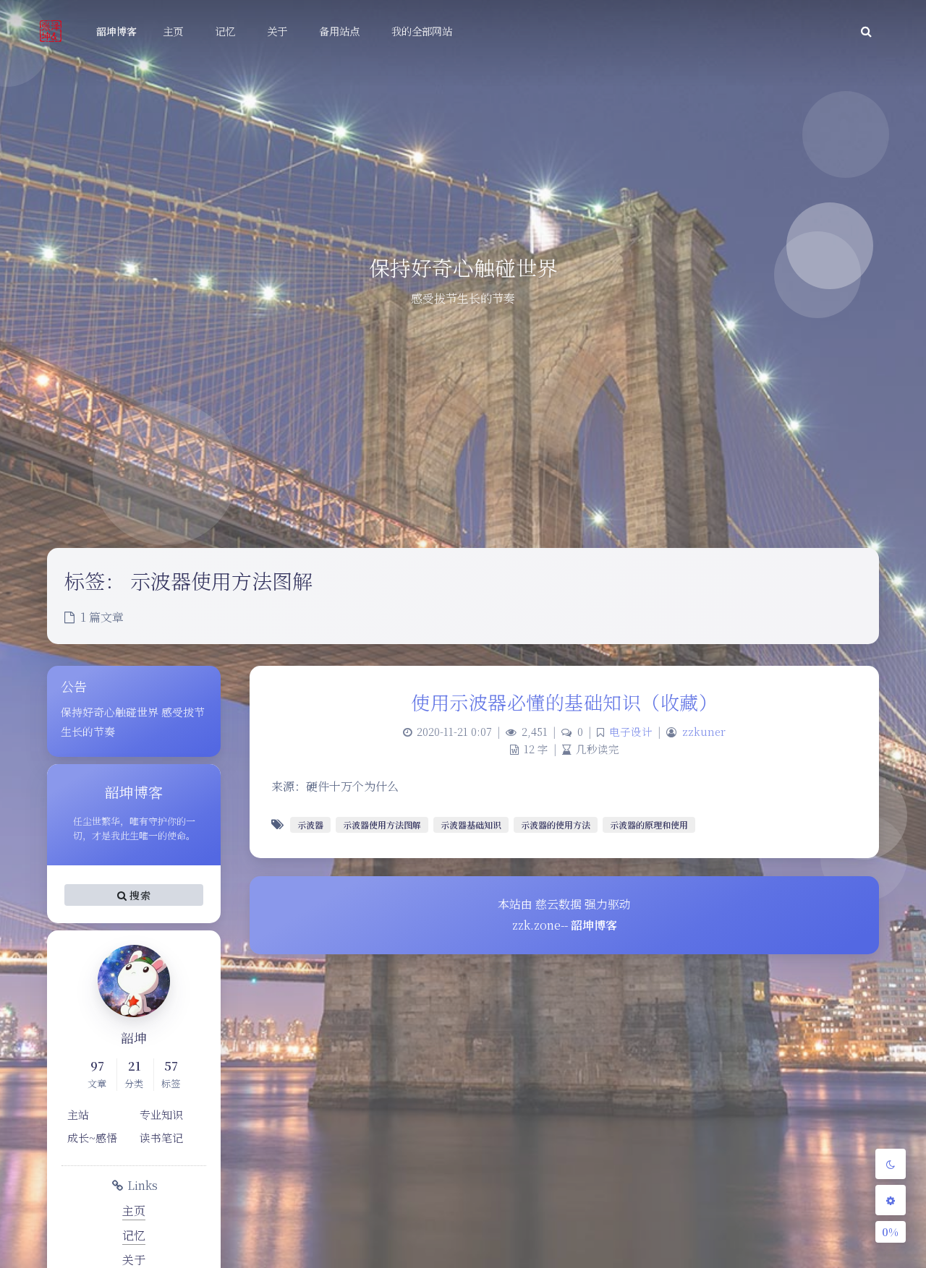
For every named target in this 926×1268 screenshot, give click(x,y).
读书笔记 (161, 1137)
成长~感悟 (92, 1137)
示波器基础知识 (471, 824)
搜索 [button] (138, 895)
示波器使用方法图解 (382, 824)
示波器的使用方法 (555, 824)
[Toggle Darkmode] (890, 1164)
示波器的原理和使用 (649, 824)
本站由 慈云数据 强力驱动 (564, 904)
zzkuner (704, 731)
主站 (78, 1114)
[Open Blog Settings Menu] (890, 1200)
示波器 (310, 824)
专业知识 (161, 1114)
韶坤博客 (116, 31)
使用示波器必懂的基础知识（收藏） (564, 701)
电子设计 (631, 731)
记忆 (133, 1235)
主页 (133, 1210)
